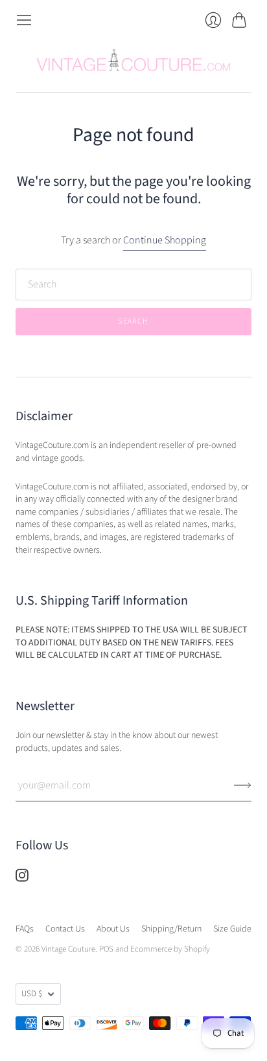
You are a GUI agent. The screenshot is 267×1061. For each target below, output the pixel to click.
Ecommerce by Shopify (170, 949)
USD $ (31, 994)
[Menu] (24, 20)
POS (106, 949)
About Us (113, 928)
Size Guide (232, 928)
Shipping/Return (171, 928)
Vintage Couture (68, 949)
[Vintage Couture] (133, 60)
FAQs (25, 928)
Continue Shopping (164, 240)
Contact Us (65, 928)
